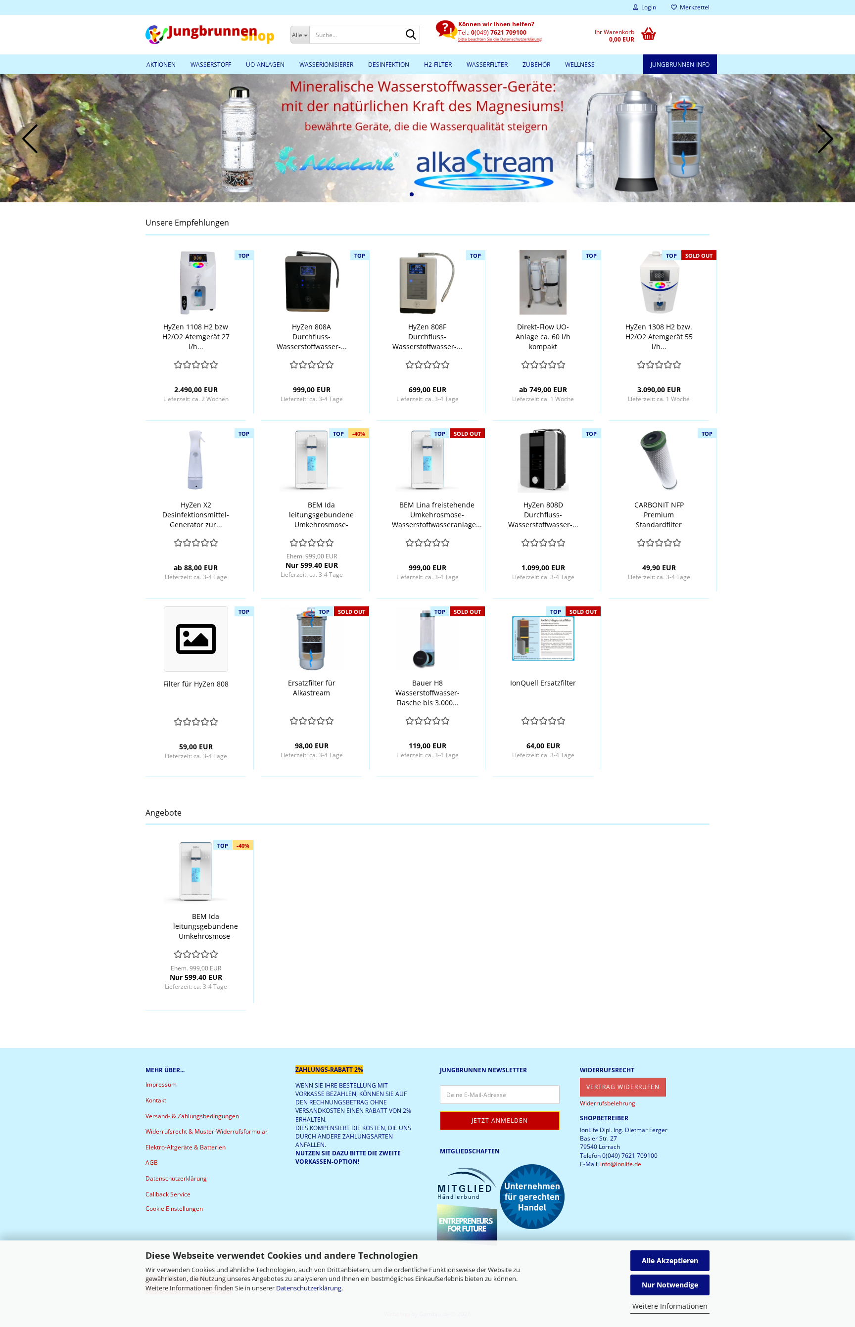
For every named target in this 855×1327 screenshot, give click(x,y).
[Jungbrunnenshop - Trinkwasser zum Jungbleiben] (210, 34)
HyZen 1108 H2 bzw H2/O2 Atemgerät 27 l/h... (196, 336)
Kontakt (155, 1100)
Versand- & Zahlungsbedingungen (192, 1116)
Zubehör (536, 64)
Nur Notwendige (670, 1284)
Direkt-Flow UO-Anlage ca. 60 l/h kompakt (543, 336)
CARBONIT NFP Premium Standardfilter (659, 514)
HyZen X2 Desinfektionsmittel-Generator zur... (195, 514)
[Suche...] (410, 35)
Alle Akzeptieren (670, 1260)
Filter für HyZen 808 (196, 683)
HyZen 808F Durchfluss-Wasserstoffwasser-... (427, 336)
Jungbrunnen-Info (680, 64)
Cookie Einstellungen (174, 1208)
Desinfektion (388, 64)
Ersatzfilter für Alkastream (311, 687)
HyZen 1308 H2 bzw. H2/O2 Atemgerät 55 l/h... (659, 336)
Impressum (161, 1084)
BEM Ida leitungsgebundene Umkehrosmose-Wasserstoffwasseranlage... (321, 515)
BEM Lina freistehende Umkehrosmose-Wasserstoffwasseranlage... (437, 514)
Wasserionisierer (326, 64)
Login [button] (647, 7)
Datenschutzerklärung (308, 1287)
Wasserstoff (210, 64)
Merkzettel (693, 7)
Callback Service (167, 1194)
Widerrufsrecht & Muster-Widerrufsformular (206, 1131)
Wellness (580, 64)
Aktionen (161, 64)
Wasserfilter (487, 64)
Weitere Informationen (670, 1306)
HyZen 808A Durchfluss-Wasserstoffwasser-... (312, 336)
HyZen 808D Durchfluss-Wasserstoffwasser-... (543, 514)
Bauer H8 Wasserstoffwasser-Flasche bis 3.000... (427, 692)
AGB (151, 1162)
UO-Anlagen (265, 64)
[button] (404, 194)
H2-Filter (438, 64)
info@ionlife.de (620, 1164)
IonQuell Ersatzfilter (543, 682)
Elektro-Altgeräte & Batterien (185, 1147)
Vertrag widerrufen (623, 1087)
